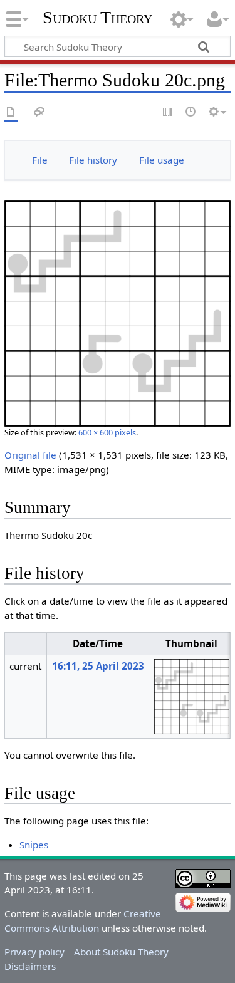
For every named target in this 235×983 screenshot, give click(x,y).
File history (93, 159)
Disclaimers (30, 966)
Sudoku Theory (97, 17)
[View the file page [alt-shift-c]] (11, 112)
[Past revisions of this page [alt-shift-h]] (191, 112)
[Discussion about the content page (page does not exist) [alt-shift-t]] (39, 112)
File (40, 159)
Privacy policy (34, 951)
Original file (30, 455)
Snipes (33, 844)
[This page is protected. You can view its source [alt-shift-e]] (168, 112)
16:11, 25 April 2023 (98, 666)
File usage (161, 159)
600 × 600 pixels (107, 432)
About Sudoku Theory (121, 951)
